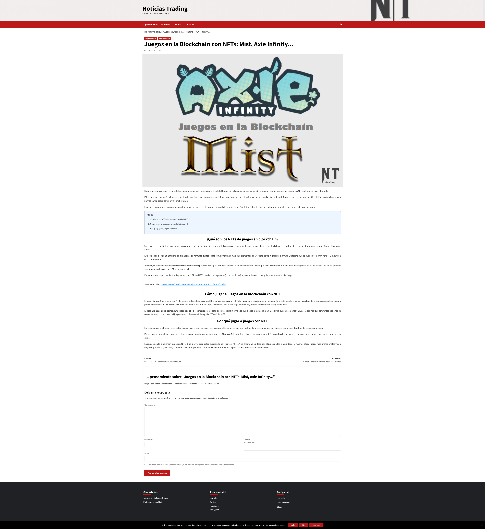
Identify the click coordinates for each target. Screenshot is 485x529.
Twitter (213, 502)
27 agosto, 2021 (152, 50)
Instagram (214, 509)
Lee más (177, 24)
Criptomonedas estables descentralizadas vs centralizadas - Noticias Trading (186, 383)
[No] (482, 525)
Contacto (189, 24)
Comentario (150, 405)
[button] (341, 24)
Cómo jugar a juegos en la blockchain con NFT (170, 224)
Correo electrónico (249, 441)
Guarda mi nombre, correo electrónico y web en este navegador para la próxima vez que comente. (191, 464)
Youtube (213, 498)
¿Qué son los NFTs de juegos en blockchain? (169, 219)
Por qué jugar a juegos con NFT (163, 228)
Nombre (148, 439)
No (303, 525)
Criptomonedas (150, 24)
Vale (293, 525)
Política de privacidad (152, 502)
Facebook (214, 506)
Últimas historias (164, 39)
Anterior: (162, 360)
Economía (165, 24)
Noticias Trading (165, 8)
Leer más (316, 525)
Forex (279, 506)
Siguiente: (322, 360)
